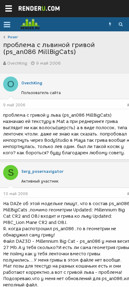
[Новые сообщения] (110, 24)
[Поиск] (120, 24)
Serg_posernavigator (42, 171)
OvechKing (17, 63)
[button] (7, 24)
